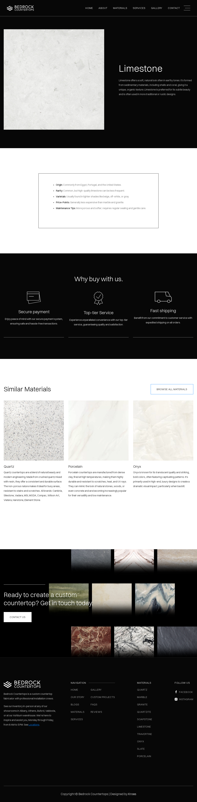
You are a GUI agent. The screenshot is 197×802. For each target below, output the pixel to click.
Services (139, 8)
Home (89, 8)
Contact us (18, 617)
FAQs (94, 704)
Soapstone (144, 719)
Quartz (142, 689)
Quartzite (144, 711)
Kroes (132, 794)
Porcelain (144, 756)
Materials (78, 711)
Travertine (144, 734)
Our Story (77, 697)
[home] (20, 8)
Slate (141, 748)
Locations (34, 724)
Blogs (75, 704)
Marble (142, 697)
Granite (142, 704)
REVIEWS (96, 711)
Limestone (144, 726)
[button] (103, 8)
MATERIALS (120, 8)
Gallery (96, 689)
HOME (74, 689)
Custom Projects (103, 697)
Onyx (140, 741)
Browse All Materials (172, 389)
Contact (174, 8)
